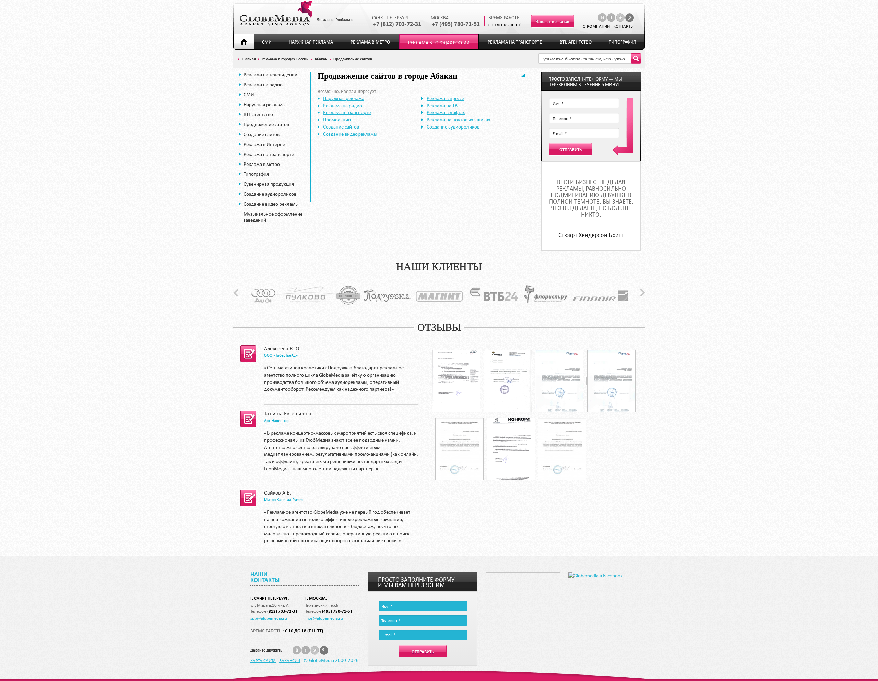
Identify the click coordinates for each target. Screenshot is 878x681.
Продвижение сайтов (266, 124)
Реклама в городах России (439, 43)
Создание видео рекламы (271, 204)
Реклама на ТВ (442, 105)
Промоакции (337, 120)
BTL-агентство (576, 42)
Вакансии (289, 660)
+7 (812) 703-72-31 (397, 24)
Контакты (623, 26)
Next (642, 292)
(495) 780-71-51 (337, 611)
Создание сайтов (262, 134)
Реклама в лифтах (446, 112)
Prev (235, 292)
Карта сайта (263, 660)
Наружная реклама (311, 42)
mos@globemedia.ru (324, 618)
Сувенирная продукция (269, 184)
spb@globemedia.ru (268, 618)
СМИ (267, 42)
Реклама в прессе (445, 98)
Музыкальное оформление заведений (273, 217)
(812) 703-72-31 (282, 611)
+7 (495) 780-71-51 (456, 24)
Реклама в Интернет (265, 144)
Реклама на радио (263, 85)
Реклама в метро (370, 42)
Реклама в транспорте (347, 112)
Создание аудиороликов (270, 194)
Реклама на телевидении (270, 75)
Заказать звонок (552, 21)
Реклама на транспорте (515, 42)
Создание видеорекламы (350, 134)
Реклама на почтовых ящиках (458, 120)
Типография (622, 42)
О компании (596, 26)
